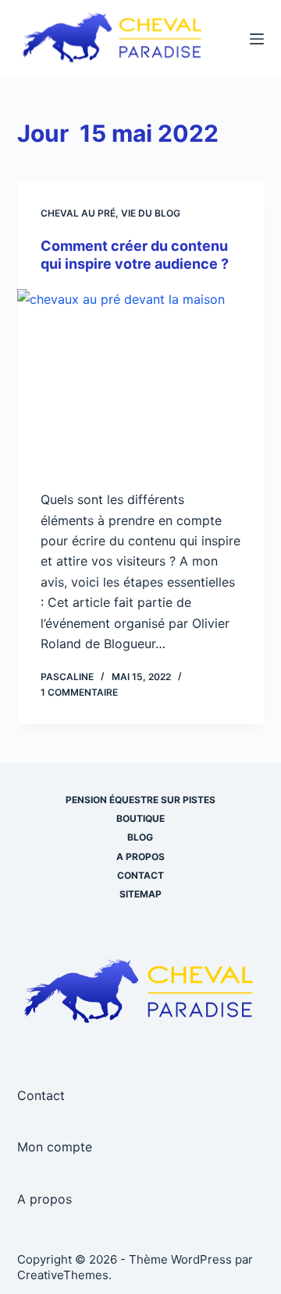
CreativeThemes (62, 1275)
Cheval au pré (78, 213)
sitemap (140, 894)
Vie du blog (150, 213)
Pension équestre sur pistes (140, 800)
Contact (140, 875)
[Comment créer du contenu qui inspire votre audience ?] (141, 381)
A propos (140, 856)
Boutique (140, 818)
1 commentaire (79, 692)
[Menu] (257, 39)
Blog (140, 837)
